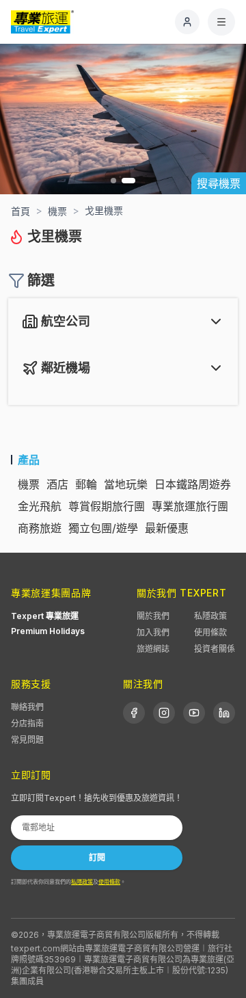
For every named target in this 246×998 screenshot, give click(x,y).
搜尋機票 (219, 183)
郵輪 (86, 484)
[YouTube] (194, 713)
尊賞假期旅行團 (106, 506)
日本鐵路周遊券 (192, 484)
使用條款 (210, 632)
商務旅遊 (40, 528)
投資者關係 (214, 649)
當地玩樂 (126, 484)
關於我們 (153, 616)
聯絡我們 (27, 707)
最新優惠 (167, 528)
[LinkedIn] (224, 713)
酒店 (57, 484)
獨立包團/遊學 (103, 528)
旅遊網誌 (153, 649)
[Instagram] (164, 713)
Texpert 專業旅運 (45, 616)
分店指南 (27, 723)
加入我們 (153, 632)
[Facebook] (134, 713)
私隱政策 (210, 616)
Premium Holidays (48, 631)
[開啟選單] (221, 22)
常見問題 (27, 740)
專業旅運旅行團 (190, 506)
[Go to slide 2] (128, 180)
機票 (29, 484)
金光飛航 (40, 506)
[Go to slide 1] (113, 180)
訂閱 (97, 857)
